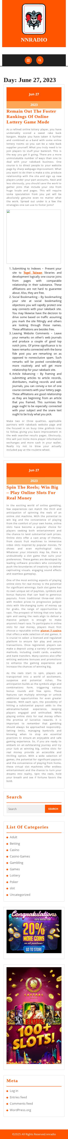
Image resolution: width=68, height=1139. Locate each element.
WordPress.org (20, 1110)
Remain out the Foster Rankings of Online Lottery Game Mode (31, 116)
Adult (13, 837)
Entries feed (18, 1097)
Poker (14, 882)
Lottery (15, 875)
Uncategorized (20, 895)
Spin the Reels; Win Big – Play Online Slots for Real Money (32, 492)
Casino (14, 850)
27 (37, 94)
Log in (14, 1091)
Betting (15, 843)
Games (15, 869)
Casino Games (20, 856)
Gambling (16, 863)
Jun (31, 94)
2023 (34, 105)
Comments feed (21, 1103)
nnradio (34, 40)
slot (12, 888)
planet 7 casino (51, 630)
